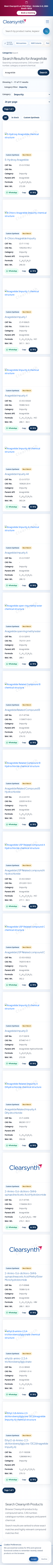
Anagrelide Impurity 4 (16, 395)
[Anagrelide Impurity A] (26, 529)
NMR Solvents (36, 43)
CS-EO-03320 (25, 400)
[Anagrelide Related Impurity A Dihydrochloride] (26, 1086)
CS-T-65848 (24, 1285)
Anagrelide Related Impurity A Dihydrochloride (20, 1111)
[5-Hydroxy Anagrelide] (26, 136)
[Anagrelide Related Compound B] (26, 686)
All (5, 117)
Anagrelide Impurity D (16, 1030)
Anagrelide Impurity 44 (17, 473)
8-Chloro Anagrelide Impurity (20, 238)
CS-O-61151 (24, 797)
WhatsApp (13, 192)
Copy (24, 192)
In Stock (15, 117)
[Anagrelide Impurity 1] (26, 293)
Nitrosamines (21, 43)
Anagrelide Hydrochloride (31, 1048)
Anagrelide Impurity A (16, 552)
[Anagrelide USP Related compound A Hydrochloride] (26, 846)
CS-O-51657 (24, 558)
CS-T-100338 (24, 1452)
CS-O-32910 (24, 636)
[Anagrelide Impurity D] (26, 1007)
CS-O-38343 (24, 1367)
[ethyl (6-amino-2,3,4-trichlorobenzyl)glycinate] (26, 1335)
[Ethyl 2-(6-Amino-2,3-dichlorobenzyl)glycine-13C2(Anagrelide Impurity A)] (26, 1416)
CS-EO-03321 (25, 879)
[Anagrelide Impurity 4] (26, 372)
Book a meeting (28, 13)
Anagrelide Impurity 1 (16, 316)
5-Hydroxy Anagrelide (17, 159)
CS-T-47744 (24, 715)
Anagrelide (24, 177)
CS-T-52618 (24, 1036)
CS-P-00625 (24, 322)
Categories (7, 53)
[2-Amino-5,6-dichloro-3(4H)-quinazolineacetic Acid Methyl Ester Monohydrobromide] (26, 1249)
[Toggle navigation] (47, 21)
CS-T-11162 (24, 243)
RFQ (34, 192)
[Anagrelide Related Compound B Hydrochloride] (26, 765)
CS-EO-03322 (25, 957)
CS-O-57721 (24, 479)
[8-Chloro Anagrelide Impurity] (26, 215)
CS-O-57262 (24, 165)
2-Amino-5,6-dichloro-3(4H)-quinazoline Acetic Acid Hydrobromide (25, 1193)
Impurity (23, 173)
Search (43, 72)
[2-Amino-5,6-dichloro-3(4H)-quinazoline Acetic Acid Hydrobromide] (26, 1167)
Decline (44, 1559)
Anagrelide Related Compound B (22, 709)
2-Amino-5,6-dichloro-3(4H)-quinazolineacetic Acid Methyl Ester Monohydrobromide (23, 1276)
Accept (33, 1559)
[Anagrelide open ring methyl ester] (26, 607)
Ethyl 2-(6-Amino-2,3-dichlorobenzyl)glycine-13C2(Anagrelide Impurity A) (26, 1443)
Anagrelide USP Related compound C (25, 952)
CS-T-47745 (24, 1200)
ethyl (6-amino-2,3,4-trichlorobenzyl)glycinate (18, 1360)
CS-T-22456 (24, 1118)
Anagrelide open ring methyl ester (22, 631)
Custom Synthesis (31, 117)
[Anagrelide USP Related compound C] (26, 928)
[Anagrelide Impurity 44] (26, 450)
